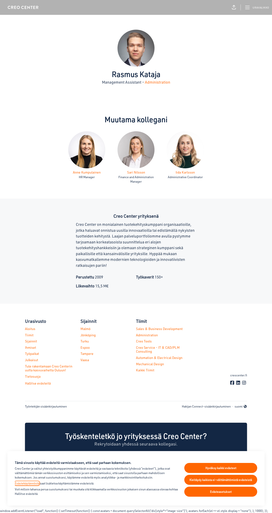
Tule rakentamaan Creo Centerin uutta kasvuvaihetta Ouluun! (48, 368)
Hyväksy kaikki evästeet (220, 468)
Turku (84, 341)
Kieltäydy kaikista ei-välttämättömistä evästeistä (220, 480)
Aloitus (30, 329)
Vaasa (84, 360)
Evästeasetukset (221, 492)
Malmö (85, 329)
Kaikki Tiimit (145, 370)
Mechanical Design (150, 364)
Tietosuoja (33, 376)
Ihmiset (30, 347)
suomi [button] (241, 407)
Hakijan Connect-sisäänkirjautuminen (206, 406)
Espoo (85, 347)
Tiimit (29, 335)
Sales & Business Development (159, 329)
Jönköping (88, 335)
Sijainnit (31, 341)
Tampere (86, 354)
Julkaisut (31, 360)
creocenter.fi (238, 375)
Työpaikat (32, 354)
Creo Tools (144, 341)
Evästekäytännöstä (27, 483)
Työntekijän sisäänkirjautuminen (46, 406)
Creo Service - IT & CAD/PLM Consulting (158, 349)
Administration (157, 82)
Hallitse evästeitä (38, 383)
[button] (234, 7)
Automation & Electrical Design (159, 358)
